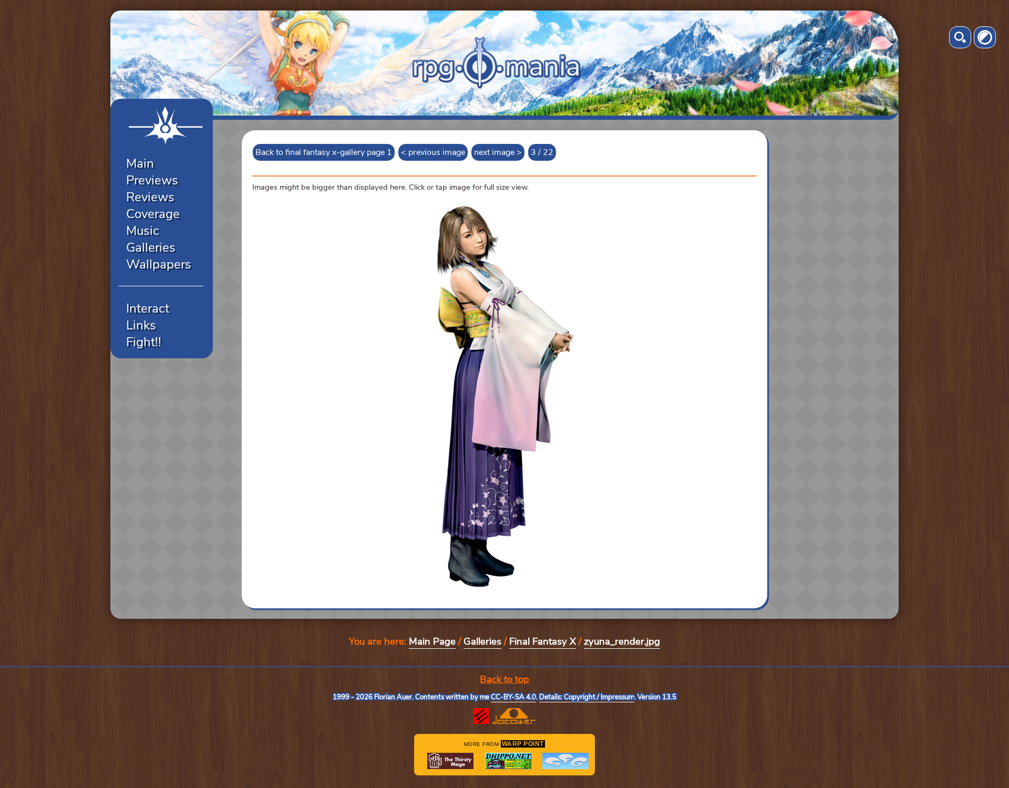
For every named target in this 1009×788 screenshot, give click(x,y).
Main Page (432, 641)
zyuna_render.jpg (622, 641)
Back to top (504, 679)
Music (142, 230)
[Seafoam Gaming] (565, 761)
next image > (498, 152)
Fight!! (143, 342)
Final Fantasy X (542, 641)
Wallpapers (158, 264)
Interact (147, 308)
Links (141, 325)
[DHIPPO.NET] (508, 761)
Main (140, 163)
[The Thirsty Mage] (450, 761)
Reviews (150, 197)
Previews (152, 180)
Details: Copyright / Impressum (586, 697)
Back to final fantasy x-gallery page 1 (323, 152)
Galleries (151, 247)
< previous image (433, 152)
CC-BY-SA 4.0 (513, 697)
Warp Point (523, 744)
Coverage (153, 213)
